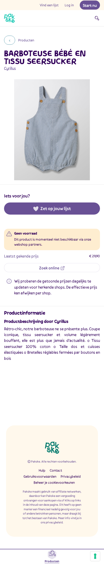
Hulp (42, 470)
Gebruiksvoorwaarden (39, 476)
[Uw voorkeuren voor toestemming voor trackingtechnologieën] (95, 556)
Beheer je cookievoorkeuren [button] (54, 482)
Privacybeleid (71, 476)
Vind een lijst (49, 5)
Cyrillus (10, 68)
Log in (69, 5)
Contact (56, 470)
